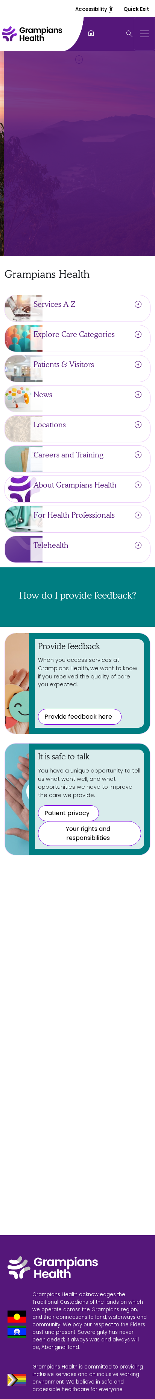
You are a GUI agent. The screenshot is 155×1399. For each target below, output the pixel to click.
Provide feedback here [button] (78, 716)
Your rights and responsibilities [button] (88, 833)
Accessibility (94, 9)
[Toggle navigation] (144, 34)
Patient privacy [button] (67, 813)
